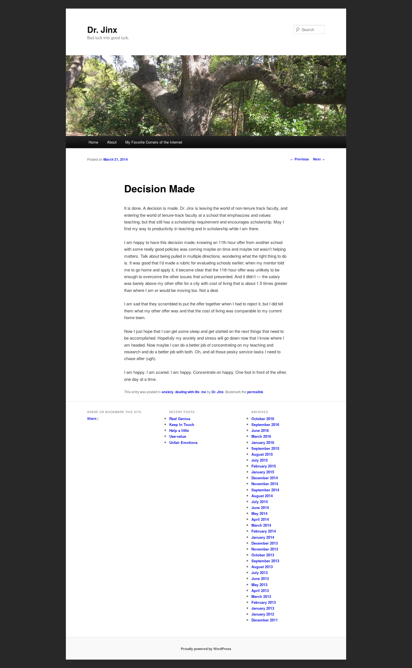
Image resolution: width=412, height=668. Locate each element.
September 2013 (265, 560)
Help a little (179, 430)
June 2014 (260, 507)
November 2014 (264, 483)
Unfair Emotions (183, 442)
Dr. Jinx (102, 29)
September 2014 (265, 489)
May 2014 (259, 513)
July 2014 (259, 501)
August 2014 (262, 495)
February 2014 (263, 531)
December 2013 (264, 543)
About (112, 142)
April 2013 (260, 590)
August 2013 (262, 566)
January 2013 (262, 608)
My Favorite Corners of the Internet (153, 142)
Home (93, 142)
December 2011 (264, 620)
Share (92, 418)
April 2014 (260, 519)
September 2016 (265, 424)
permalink (255, 391)
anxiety (167, 391)
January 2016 (262, 442)
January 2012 (262, 614)
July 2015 (259, 460)
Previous (299, 159)
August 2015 (262, 454)
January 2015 (262, 471)
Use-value (177, 436)
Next (319, 159)
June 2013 (260, 578)
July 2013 (259, 572)
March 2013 (261, 596)
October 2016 (262, 418)
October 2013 (262, 555)
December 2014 (264, 477)
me (203, 391)
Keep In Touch (181, 424)
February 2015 (263, 466)
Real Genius (179, 418)
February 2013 (263, 602)
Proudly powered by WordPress (206, 648)
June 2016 (260, 430)
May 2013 (259, 584)
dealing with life (187, 391)
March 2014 (261, 525)
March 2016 (261, 436)
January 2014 (262, 537)
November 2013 (264, 549)
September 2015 (265, 448)
